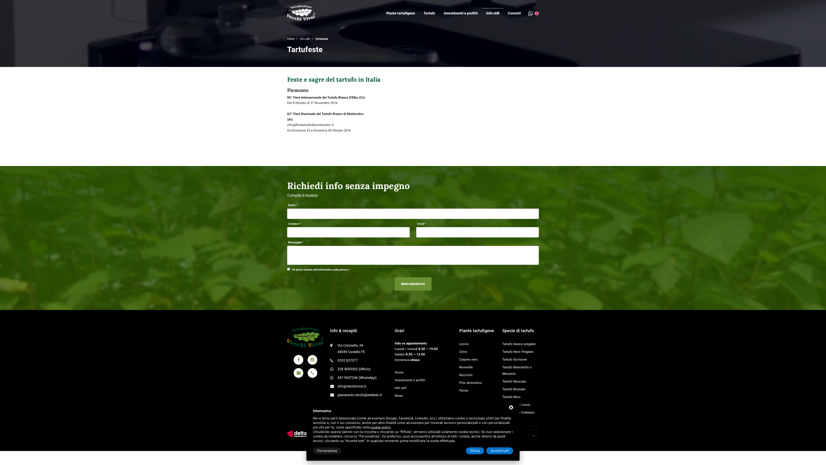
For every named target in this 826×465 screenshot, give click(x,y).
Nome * (292, 205)
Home (290, 38)
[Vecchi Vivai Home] (301, 12)
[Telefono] (312, 373)
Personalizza (327, 451)
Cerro (463, 352)
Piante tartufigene (400, 13)
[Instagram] (312, 360)
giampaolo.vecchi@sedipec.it (359, 395)
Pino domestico (470, 383)
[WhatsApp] (531, 13)
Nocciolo (466, 375)
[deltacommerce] (297, 434)
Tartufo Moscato (514, 381)
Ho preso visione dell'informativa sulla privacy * (321, 269)
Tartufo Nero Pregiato (517, 352)
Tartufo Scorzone (514, 359)
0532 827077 (347, 360)
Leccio (464, 344)
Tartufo (429, 13)
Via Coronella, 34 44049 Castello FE (351, 348)
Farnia (463, 390)
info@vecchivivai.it (351, 386)
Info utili (492, 13)
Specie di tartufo (518, 330)
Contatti (514, 13)
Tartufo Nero (511, 397)
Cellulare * (294, 223)
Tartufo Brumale (513, 389)
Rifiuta (475, 451)
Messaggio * (295, 242)
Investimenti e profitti (461, 13)
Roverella (466, 367)
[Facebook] (298, 360)
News (399, 396)
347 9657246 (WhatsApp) (357, 378)
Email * (421, 223)
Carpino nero (468, 359)
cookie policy (381, 427)
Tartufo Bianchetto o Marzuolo (517, 370)
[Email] (298, 373)
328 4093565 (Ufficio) (354, 369)
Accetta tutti (500, 451)
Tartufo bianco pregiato (519, 344)
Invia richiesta (413, 284)
